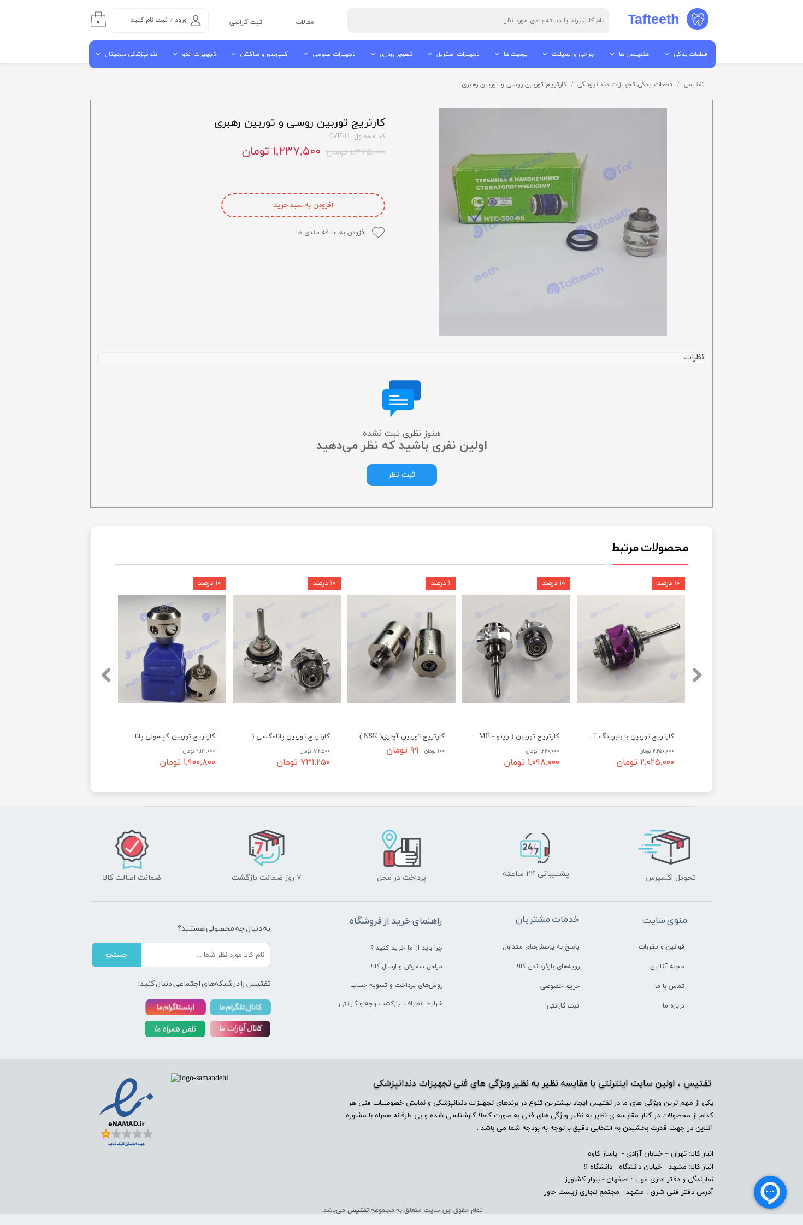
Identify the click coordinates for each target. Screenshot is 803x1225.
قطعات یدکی (690, 54)
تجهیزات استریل (457, 54)
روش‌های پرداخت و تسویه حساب (402, 985)
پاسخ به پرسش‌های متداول (541, 947)
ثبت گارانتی (245, 22)
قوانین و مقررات (661, 947)
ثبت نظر (401, 475)
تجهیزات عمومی (333, 54)
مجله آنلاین (667, 966)
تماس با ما (669, 986)
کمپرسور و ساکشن (264, 54)
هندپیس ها (634, 54)
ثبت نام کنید (149, 20)
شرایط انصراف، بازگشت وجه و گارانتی (402, 1003)
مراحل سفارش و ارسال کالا (406, 966)
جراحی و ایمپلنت (573, 54)
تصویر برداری (396, 54)
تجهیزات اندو (199, 54)
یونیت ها (515, 54)
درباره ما (673, 1006)
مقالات (305, 22)
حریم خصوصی (560, 986)
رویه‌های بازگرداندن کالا (548, 966)
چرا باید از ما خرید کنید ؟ (406, 948)
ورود (181, 20)
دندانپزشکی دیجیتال (131, 54)
